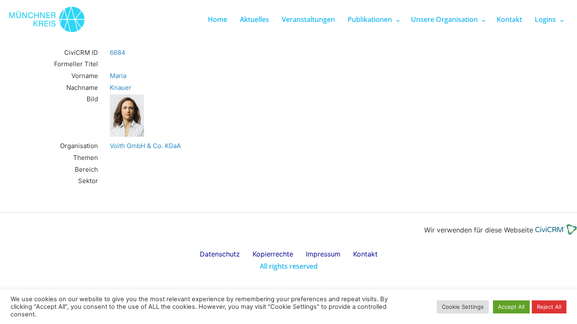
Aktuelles (254, 19)
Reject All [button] (549, 306)
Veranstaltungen (308, 19)
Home (217, 19)
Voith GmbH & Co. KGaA (145, 146)
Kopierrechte (273, 254)
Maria (118, 76)
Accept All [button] (511, 306)
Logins (545, 19)
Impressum (323, 254)
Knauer (120, 88)
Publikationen (370, 19)
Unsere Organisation (444, 19)
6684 (117, 53)
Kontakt (509, 19)
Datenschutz (220, 254)
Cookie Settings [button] (463, 306)
